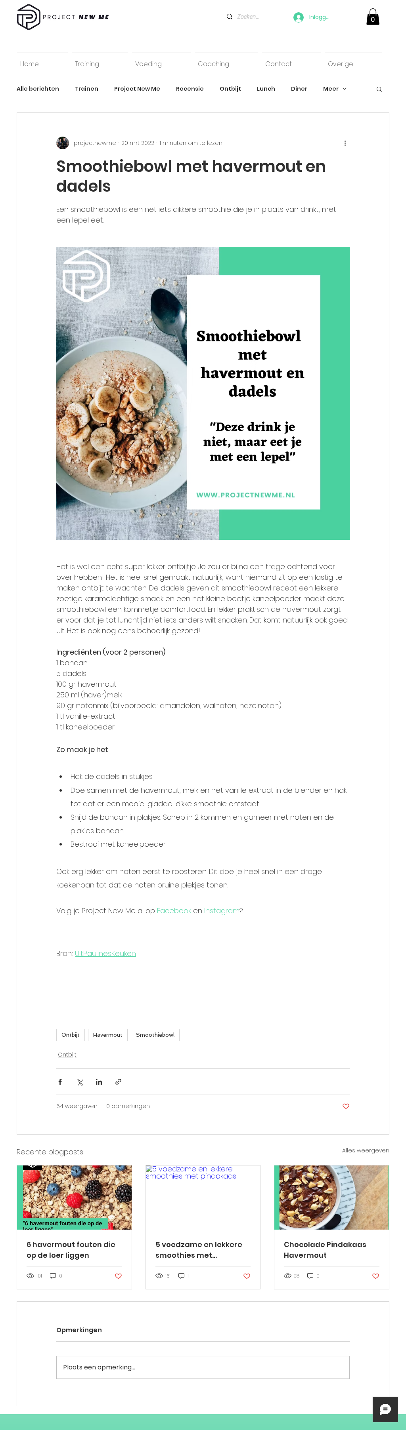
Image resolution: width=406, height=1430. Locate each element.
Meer (331, 89)
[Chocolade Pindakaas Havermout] (331, 1197)
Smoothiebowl (155, 1035)
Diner (299, 89)
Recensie (190, 89)
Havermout (108, 1035)
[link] (373, 16)
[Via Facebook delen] (60, 1081)
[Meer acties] (345, 143)
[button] (379, 89)
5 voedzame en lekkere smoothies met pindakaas (198, 1250)
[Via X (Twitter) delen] (79, 1081)
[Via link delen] (118, 1081)
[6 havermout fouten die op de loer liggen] (74, 1197)
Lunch (266, 89)
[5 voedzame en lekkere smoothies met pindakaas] (203, 1197)
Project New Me (137, 89)
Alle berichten (38, 89)
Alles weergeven (365, 1150)
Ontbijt (230, 89)
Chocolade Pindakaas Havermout (325, 1250)
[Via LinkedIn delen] (99, 1081)
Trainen (86, 89)
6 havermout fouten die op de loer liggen (71, 1250)
